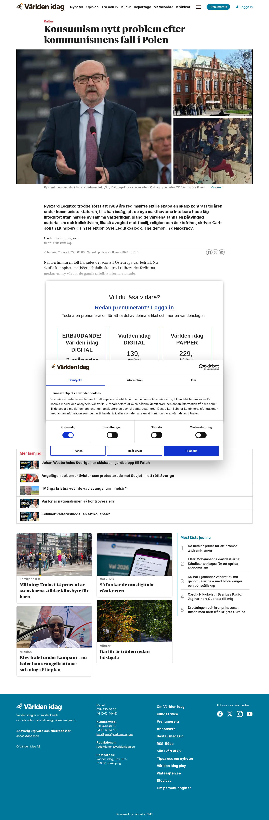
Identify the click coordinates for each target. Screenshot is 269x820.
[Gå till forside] (40, 7)
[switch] (112, 435)
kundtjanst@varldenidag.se (114, 734)
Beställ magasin (170, 736)
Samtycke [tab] (75, 380)
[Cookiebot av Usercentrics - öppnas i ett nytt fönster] (201, 367)
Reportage (142, 7)
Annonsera (166, 729)
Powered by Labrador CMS (135, 814)
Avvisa (78, 450)
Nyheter (76, 7)
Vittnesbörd (163, 7)
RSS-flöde (165, 744)
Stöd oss (164, 781)
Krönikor (183, 7)
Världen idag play (171, 766)
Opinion (92, 7)
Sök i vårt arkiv (169, 751)
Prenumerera (168, 721)
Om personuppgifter (174, 788)
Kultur (126, 7)
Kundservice (167, 714)
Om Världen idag (171, 707)
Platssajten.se (169, 773)
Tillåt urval (134, 450)
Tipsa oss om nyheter (175, 758)
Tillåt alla (191, 450)
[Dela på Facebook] (209, 252)
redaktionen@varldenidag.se (115, 746)
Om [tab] (193, 380)
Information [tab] (134, 380)
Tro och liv (109, 7)
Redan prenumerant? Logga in (134, 307)
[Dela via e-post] (222, 252)
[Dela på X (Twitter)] (215, 252)
